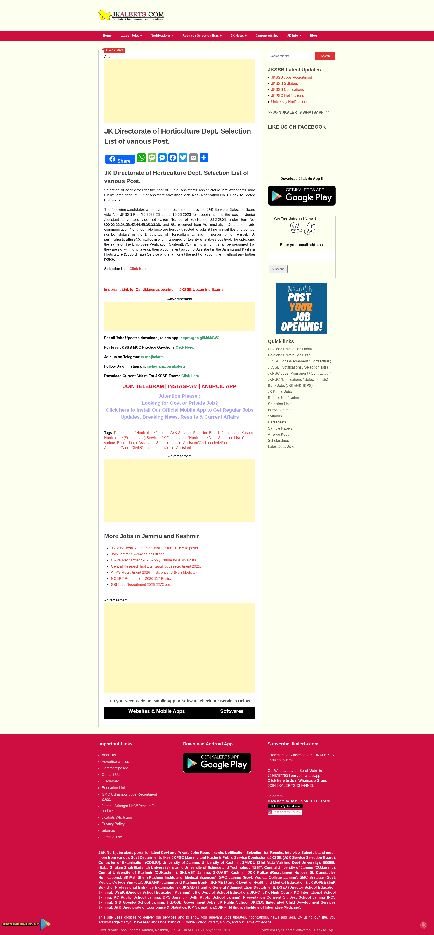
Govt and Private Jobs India (290, 349)
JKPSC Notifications (287, 96)
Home (107, 35)
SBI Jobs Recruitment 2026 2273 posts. (142, 585)
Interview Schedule (283, 410)
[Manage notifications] (423, 925)
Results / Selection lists (200, 35)
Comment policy (115, 768)
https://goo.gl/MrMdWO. (200, 338)
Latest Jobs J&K (281, 447)
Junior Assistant (140, 443)
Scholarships (278, 440)
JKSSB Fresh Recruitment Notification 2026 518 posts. (155, 548)
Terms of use (112, 837)
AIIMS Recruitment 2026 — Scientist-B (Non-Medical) (154, 572)
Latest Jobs (130, 35)
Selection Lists (279, 404)
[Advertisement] (179, 91)
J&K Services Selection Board (194, 433)
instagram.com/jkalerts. (166, 366)
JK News (237, 35)
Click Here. (149, 347)
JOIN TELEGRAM (143, 386)
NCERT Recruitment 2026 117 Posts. (141, 578)
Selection (163, 443)
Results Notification (283, 398)
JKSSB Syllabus (284, 83)
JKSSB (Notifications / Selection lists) (298, 367)
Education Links (114, 788)
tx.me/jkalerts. (153, 357)
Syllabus (275, 416)
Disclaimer (110, 781)
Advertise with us (115, 762)
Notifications (161, 35)
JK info (292, 35)
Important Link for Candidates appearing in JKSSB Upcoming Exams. (164, 289)
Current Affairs (267, 35)
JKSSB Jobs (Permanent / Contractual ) (299, 361)
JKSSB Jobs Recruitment (291, 77)
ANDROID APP (218, 386)
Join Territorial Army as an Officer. (137, 554)
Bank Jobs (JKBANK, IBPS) (290, 386)
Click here (138, 269)
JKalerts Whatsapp (117, 817)
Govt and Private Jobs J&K (289, 355)
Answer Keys (278, 434)
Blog (313, 35)
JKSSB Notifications (287, 90)
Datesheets (277, 422)
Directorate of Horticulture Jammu (140, 433)
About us (109, 755)
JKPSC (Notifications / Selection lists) (298, 379)
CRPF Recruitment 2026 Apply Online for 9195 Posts (153, 560)
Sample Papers (280, 428)
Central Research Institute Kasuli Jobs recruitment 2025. (156, 566)
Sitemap (108, 830)
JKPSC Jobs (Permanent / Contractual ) (299, 373)
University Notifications (289, 102)
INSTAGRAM (183, 386)
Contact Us (111, 775)
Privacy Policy (113, 824)
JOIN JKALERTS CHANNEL (291, 785)
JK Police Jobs (280, 392)
